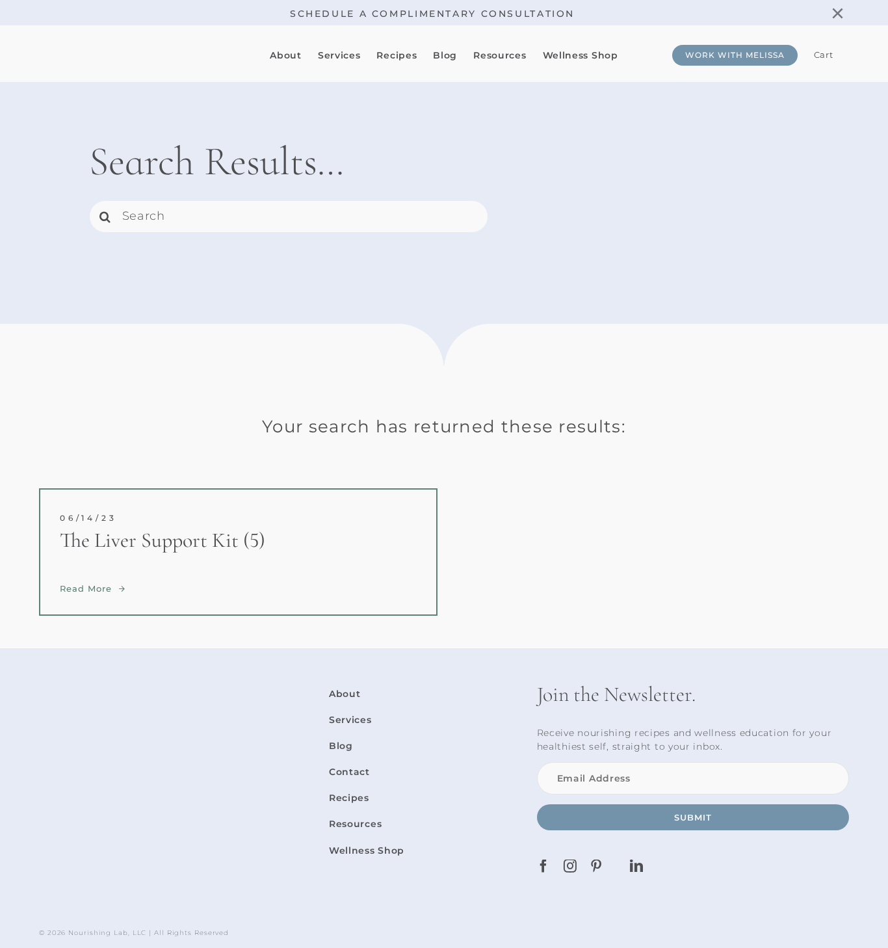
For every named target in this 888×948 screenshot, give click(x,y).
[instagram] (570, 866)
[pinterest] (596, 866)
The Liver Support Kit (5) (162, 540)
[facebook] (544, 866)
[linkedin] (637, 866)
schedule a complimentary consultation (432, 14)
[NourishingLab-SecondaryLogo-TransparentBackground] (133, 41)
